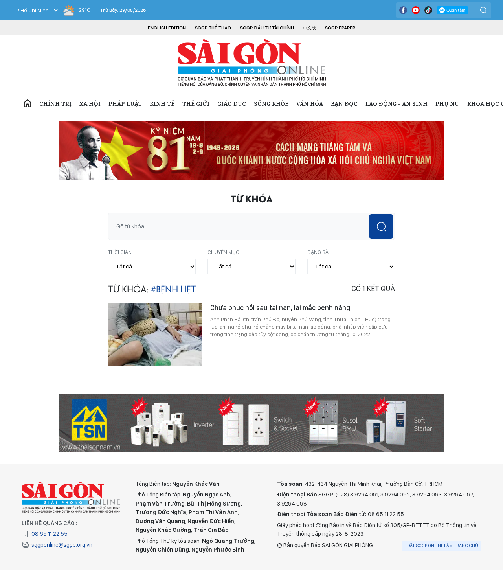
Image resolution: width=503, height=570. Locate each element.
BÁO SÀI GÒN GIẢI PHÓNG (252, 62)
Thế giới (195, 103)
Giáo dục (231, 103)
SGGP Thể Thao (213, 28)
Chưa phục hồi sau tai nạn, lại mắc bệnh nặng (280, 307)
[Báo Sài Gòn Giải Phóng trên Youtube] (416, 10)
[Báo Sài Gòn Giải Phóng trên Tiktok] (428, 10)
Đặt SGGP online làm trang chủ (442, 545)
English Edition (167, 28)
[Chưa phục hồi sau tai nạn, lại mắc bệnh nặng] (155, 334)
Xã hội (90, 103)
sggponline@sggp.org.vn (61, 544)
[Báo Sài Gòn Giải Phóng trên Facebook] (403, 10)
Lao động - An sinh (396, 103)
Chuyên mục (223, 252)
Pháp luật (125, 103)
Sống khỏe (271, 103)
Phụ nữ (447, 103)
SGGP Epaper (340, 28)
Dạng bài (318, 252)
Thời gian (120, 252)
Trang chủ (27, 104)
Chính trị (55, 103)
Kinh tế (162, 103)
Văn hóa (309, 103)
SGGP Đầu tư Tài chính (267, 28)
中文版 (309, 28)
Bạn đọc (344, 103)
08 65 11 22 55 (49, 533)
